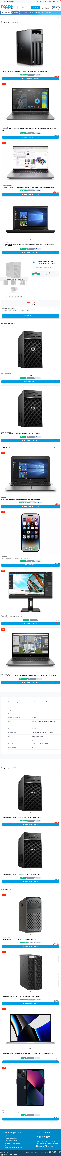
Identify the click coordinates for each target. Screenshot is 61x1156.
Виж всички (57, 448)
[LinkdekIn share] (16, 296)
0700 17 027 (4, 1)
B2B (50, 12)
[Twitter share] (21, 296)
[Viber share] (10, 296)
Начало (38, 1)
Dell (32, 747)
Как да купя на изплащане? (12, 1140)
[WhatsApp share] (18, 296)
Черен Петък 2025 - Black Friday (14, 1147)
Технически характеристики (18, 702)
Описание (37, 702)
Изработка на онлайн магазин (9, 1154)
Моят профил (45, 8)
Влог (46, 1)
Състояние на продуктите (29, 12)
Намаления (16, 12)
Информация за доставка (12, 1143)
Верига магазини (43, 12)
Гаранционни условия (11, 1142)
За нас (50, 1)
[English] (60, 0)
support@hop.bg (11, 1)
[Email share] (13, 296)
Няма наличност (30, 315)
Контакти (55, 1)
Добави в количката (31, 78)
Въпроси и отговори (11, 1138)
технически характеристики (44, 267)
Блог (43, 1)
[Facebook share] (7, 296)
